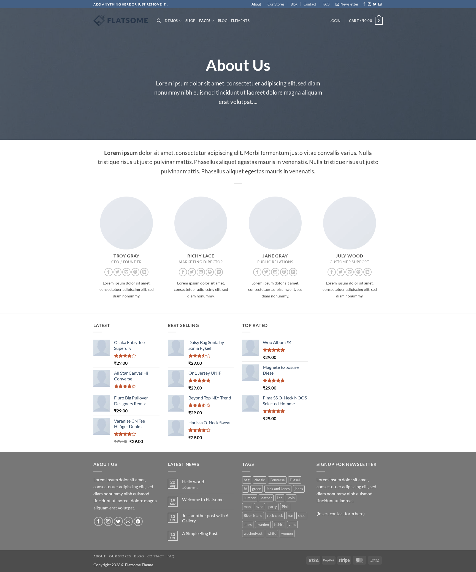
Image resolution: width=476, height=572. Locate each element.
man (247, 506)
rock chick (275, 515)
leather (266, 498)
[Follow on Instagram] (369, 4)
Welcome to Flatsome (202, 499)
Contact (310, 4)
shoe (301, 515)
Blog (294, 4)
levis (291, 498)
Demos (171, 20)
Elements (240, 20)
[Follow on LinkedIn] (144, 272)
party (272, 506)
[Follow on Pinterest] (135, 272)
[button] (347, 4)
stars (248, 524)
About (256, 4)
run (290, 515)
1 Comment (194, 487)
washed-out (253, 533)
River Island (253, 515)
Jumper (250, 498)
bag (247, 480)
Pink (285, 506)
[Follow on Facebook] (364, 4)
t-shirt (279, 524)
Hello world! (193, 481)
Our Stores (276, 4)
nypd (259, 506)
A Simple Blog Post (200, 533)
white (271, 533)
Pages (204, 20)
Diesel (295, 480)
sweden (263, 524)
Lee (280, 498)
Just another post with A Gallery (205, 518)
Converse (277, 480)
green (256, 489)
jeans (299, 489)
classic (260, 480)
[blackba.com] (120, 20)
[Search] (159, 20)
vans (292, 524)
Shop (190, 20)
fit (245, 489)
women (287, 533)
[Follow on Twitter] (374, 4)
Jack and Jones (278, 489)
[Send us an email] (380, 4)
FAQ (326, 4)
